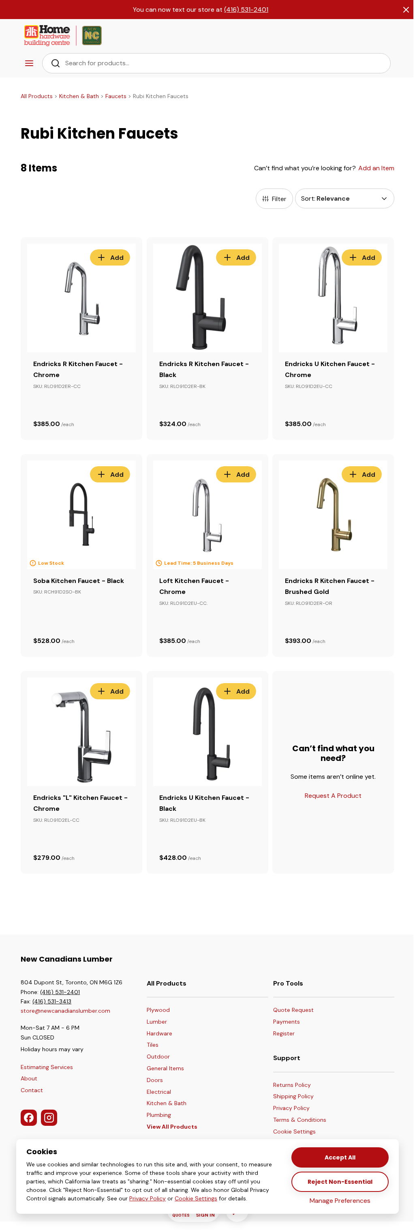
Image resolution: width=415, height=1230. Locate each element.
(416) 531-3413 (51, 1001)
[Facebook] (29, 1118)
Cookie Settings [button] (196, 1198)
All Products (37, 96)
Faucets (115, 96)
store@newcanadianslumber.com (65, 1010)
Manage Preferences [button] (340, 1200)
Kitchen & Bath (79, 96)
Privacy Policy (147, 1198)
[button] (299, 1132)
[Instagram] (49, 1118)
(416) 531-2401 (246, 9)
